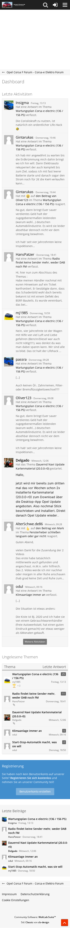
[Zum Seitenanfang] (64, 922)
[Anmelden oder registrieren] (55, 5)
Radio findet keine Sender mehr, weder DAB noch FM (40, 262)
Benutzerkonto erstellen (35, 791)
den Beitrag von (50, 528)
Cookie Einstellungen (15, 900)
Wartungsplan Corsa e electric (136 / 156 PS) (38, 202)
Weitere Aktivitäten (35, 641)
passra (21, 359)
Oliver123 (23, 397)
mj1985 (22, 312)
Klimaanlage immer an (30, 595)
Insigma (22, 102)
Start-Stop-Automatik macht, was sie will (34, 744)
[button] (45, 5)
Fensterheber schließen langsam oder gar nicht (38, 534)
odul (19, 586)
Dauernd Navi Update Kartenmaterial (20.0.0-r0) (40, 466)
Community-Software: (35, 917)
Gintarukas (24, 137)
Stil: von (35, 922)
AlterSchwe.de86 (29, 524)
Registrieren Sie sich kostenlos (30, 778)
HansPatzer (25, 254)
